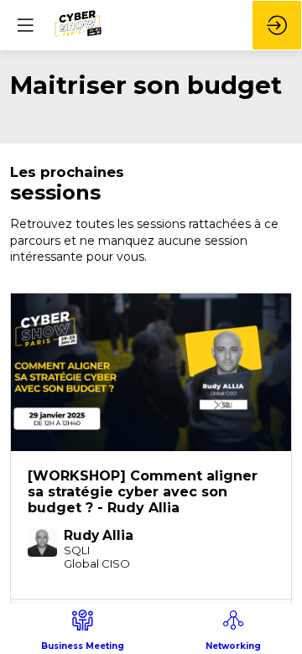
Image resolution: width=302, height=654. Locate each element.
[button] (25, 25)
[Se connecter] (277, 25)
